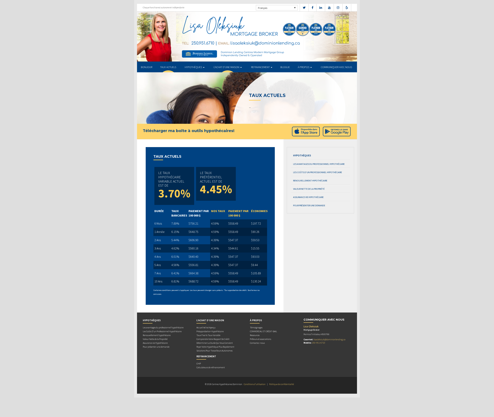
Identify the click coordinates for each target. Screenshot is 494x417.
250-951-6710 (318, 342)
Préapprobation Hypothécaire (210, 331)
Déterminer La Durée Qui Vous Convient (214, 342)
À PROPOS (304, 67)
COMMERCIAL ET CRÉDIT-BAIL (263, 331)
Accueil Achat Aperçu (206, 327)
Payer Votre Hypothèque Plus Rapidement (215, 346)
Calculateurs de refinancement (210, 367)
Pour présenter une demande (309, 205)
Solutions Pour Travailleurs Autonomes (214, 350)
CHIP (198, 363)
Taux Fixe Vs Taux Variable (208, 335)
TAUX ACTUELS (168, 67)
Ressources (255, 335)
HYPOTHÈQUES (194, 67)
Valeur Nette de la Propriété (309, 188)
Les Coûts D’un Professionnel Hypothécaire (317, 172)
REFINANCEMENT (260, 67)
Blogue (285, 67)
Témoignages (256, 327)
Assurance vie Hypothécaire (308, 197)
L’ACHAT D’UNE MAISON (227, 67)
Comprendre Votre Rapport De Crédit (212, 339)
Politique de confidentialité (281, 384)
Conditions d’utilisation (255, 384)
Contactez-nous (257, 342)
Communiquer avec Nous (336, 67)
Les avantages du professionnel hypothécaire (319, 164)
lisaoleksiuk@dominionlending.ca (329, 339)
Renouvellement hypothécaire (310, 180)
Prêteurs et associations (260, 339)
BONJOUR (146, 67)
